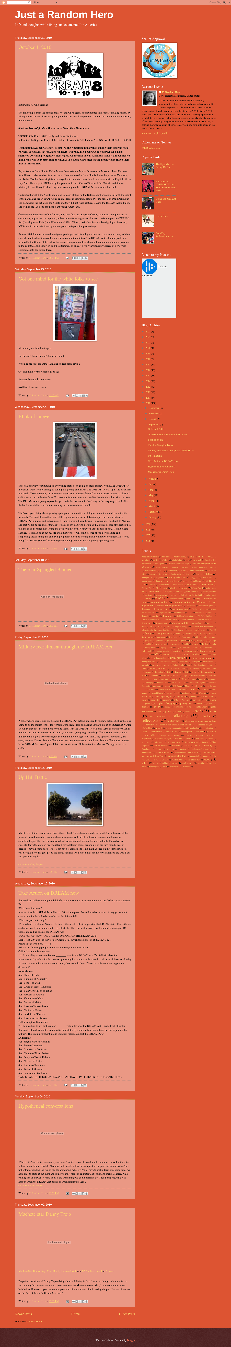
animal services (162, 567)
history (198, 647)
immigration (177, 658)
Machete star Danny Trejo (44, 1213)
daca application (176, 598)
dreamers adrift (180, 622)
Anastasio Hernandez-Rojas (178, 563)
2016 (148, 370)
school (158, 727)
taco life (178, 738)
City (157, 588)
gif (190, 640)
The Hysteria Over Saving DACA (165, 165)
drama (210, 612)
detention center (161, 609)
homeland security (162, 651)
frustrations (173, 637)
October (153, 418)
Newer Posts (23, 1313)
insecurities (183, 661)
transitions (176, 745)
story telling (151, 735)
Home (75, 1313)
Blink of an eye (33, 416)
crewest (174, 595)
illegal (205, 654)
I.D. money (146, 654)
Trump (158, 748)
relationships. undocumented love (200, 720)
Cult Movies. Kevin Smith (191, 595)
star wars (200, 731)
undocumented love (176, 755)
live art (194, 672)
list (186, 672)
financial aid (191, 633)
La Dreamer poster (177, 668)
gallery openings (209, 637)
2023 (148, 337)
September (154, 424)
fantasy (179, 633)
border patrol (147, 581)
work (174, 763)
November (154, 413)
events (203, 630)
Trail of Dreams (160, 745)
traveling (208, 745)
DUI (152, 626)
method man (162, 682)
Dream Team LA (205, 619)
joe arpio (145, 665)
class (165, 588)
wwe (165, 766)
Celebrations (164, 584)
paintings (193, 696)
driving (210, 623)
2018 (148, 359)
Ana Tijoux (159, 563)
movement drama (167, 689)
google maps (211, 640)
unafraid (183, 749)
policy (167, 706)
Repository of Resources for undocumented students (169, 724)
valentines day (194, 759)
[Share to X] (80, 258)
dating (197, 598)
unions (205, 756)
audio (183, 570)
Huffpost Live (206, 650)
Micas (187, 686)
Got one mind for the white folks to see (58, 278)
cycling (148, 598)
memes (202, 679)
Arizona (185, 567)
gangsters (148, 640)
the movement (174, 742)
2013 (148, 386)
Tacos (188, 738)
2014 (148, 381)
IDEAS (185, 654)
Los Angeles (207, 671)
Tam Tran (200, 738)
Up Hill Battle (32, 776)
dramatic (145, 616)
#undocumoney (180, 556)
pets (205, 700)
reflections (150, 720)
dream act (168, 616)
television (159, 742)
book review (207, 577)
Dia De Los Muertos (200, 609)
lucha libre (153, 675)
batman (152, 574)
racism (178, 711)
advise (155, 560)
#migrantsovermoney (150, 556)
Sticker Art (211, 731)
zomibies (186, 766)
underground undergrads (202, 749)
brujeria (186, 581)
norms (169, 693)
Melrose (184, 679)
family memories (164, 633)
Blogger (131, 1340)
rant (198, 710)
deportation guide (206, 605)
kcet (189, 665)
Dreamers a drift (162, 623)
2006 (148, 540)
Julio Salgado (178, 665)
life (168, 671)
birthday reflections (177, 577)
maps (185, 675)
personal (196, 700)
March (152, 506)
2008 (148, 529)
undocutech (194, 756)
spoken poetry (186, 731)
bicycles (188, 574)
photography (186, 703)
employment (192, 630)
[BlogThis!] (76, 258)
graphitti (148, 644)
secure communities (174, 728)
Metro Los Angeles (197, 682)
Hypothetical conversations (45, 1105)
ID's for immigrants (170, 654)
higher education (183, 647)
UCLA (170, 748)
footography (147, 636)
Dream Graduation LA (151, 619)
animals (175, 567)
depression (146, 609)
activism (145, 560)
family (148, 633)
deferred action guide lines (169, 605)
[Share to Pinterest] (86, 258)
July (151, 484)
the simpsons (191, 742)
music (193, 689)
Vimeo (109, 1271)
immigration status (149, 661)
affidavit (165, 560)
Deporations (190, 605)
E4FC (160, 626)
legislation (159, 672)
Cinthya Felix (206, 584)
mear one (164, 679)
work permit (187, 763)
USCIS (165, 759)
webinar (165, 763)
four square (161, 637)
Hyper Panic (162, 216)
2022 (148, 342)
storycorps (165, 735)
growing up (160, 643)
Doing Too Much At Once (166, 200)
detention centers (180, 609)
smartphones (156, 731)
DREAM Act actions (185, 616)
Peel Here (186, 700)
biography (160, 577)
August (152, 478)
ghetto (183, 640)
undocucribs (147, 752)
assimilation (172, 570)
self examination (192, 728)
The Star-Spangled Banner (45, 569)
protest (189, 706)
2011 (148, 397)
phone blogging (167, 703)
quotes (168, 711)
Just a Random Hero (64, 14)
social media (171, 731)
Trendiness (146, 749)
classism (173, 588)
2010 (148, 403)
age (187, 560)
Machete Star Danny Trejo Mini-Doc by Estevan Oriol (47, 1271)
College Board (197, 588)
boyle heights (172, 580)
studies (210, 735)
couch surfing (161, 595)
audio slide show (197, 570)
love (144, 675)
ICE (156, 654)
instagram (196, 661)
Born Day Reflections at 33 (164, 234)
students (199, 735)
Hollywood (146, 651)
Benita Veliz (176, 574)
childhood (191, 584)
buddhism (197, 581)
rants (213, 711)
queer (159, 711)
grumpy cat (175, 643)
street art (188, 735)
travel (197, 745)
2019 (148, 353)
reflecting (180, 715)
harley (205, 643)
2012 (148, 392)
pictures (209, 703)
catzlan (152, 584)
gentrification (172, 640)
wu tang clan (154, 766)
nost (177, 693)
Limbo (178, 671)
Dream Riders (171, 619)
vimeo (155, 763)
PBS (176, 700)
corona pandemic (209, 591)
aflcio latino (177, 560)
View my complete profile (155, 133)
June (151, 489)
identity (195, 654)
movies (182, 689)
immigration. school (168, 661)
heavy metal (150, 647)
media (174, 678)
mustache (204, 689)
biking (209, 574)
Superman (146, 738)
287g (192, 556)
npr (194, 693)
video (206, 759)
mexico (167, 686)
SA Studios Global (92, 1271)
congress (168, 591)
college (184, 587)
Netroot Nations (157, 693)
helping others (166, 647)
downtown (199, 612)
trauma (187, 745)
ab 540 (201, 556)
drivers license (198, 623)
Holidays (209, 647)
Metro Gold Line (178, 682)
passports (167, 700)
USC (156, 759)
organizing (181, 696)
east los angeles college (177, 626)
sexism (144, 731)
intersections (208, 661)
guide (186, 644)
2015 (148, 375)
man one (176, 675)
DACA (159, 598)
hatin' (214, 644)
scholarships (147, 728)
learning (148, 672)
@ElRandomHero (151, 148)
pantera (144, 700)
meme (193, 679)
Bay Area (163, 574)
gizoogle (198, 640)
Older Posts (127, 1313)
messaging (149, 682)
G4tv (197, 637)
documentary (179, 612)
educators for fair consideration (156, 629)
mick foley (197, 686)
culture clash (211, 595)
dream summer (187, 619)
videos (145, 763)
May (151, 495)
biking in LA (147, 577)
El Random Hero (171, 92)
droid (144, 626)
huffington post (190, 651)
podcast (145, 706)
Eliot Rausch (179, 630)
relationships (173, 720)
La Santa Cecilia (209, 668)
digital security (165, 612)
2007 (148, 535)
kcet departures (200, 665)
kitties (144, 668)
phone (213, 699)
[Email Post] (66, 257)
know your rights (158, 668)
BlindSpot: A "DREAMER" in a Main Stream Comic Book (166, 186)
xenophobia (174, 766)
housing (176, 650)
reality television (157, 716)
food (211, 633)
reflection (205, 716)
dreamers (146, 622)
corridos (148, 594)
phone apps (150, 703)
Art (161, 570)
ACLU (210, 556)
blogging (194, 577)
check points (178, 584)
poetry (157, 706)
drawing (155, 616)
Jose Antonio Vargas (160, 665)
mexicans (157, 686)
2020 (148, 348)
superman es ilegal (163, 738)
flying (202, 633)
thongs (205, 742)
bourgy (159, 581)
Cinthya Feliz (147, 588)
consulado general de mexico (187, 591)
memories (212, 679)
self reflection (207, 728)
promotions (178, 706)
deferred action (159, 602)
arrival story (150, 570)
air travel (197, 560)
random (188, 711)
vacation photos (178, 759)
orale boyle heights (163, 696)
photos (199, 703)
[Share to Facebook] (83, 258)
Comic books (154, 591)
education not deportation (202, 626)
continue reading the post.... (32, 864)
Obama (202, 692)
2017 (148, 364)
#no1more (166, 556)
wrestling (201, 763)
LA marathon (194, 668)
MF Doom (177, 686)
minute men (150, 689)
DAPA (189, 598)
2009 (148, 524)
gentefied (159, 640)
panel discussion (206, 696)
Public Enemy (201, 706)
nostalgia (185, 693)
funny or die (187, 637)
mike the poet (210, 686)
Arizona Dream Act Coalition (204, 567)
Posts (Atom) (35, 1321)
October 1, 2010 (34, 46)
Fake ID (213, 630)
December (154, 407)
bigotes (199, 574)
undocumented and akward (186, 752)
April (152, 500)
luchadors (165, 675)
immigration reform (202, 657)
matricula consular (198, 675)
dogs (190, 612)
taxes (210, 738)
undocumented (163, 752)
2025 (148, 331)
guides (195, 643)
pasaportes (155, 700)
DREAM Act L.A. (205, 616)
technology (146, 742)
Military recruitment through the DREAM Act (65, 646)
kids (211, 665)
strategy (177, 735)
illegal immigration (158, 658)
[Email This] (73, 258)
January (153, 517)
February (153, 511)
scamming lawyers (204, 724)
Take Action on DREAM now (48, 892)
